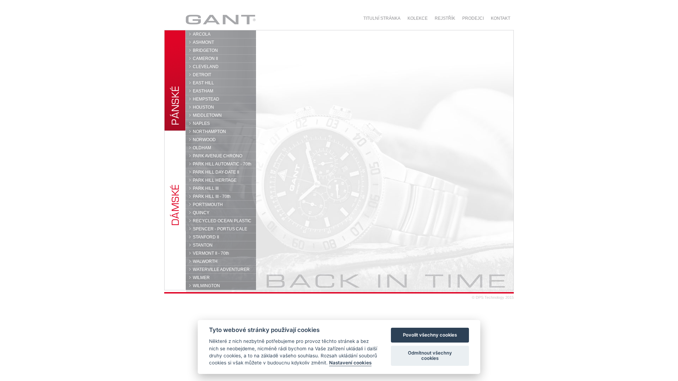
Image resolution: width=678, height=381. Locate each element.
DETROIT (202, 74)
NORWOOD (204, 139)
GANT (200, 19)
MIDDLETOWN (207, 115)
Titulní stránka (381, 18)
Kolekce (418, 18)
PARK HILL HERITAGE (215, 180)
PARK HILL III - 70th (212, 196)
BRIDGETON (205, 50)
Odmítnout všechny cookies (430, 355)
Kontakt (500, 18)
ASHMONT (203, 42)
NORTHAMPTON (209, 131)
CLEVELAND (206, 66)
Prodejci (473, 18)
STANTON (203, 245)
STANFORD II (206, 237)
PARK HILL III (206, 188)
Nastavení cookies (350, 363)
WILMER (201, 277)
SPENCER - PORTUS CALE (220, 228)
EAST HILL (203, 82)
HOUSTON (203, 107)
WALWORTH (205, 261)
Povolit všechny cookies (430, 335)
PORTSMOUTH (208, 204)
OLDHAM (202, 147)
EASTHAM (203, 91)
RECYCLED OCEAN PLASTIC (222, 220)
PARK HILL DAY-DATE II (216, 172)
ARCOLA (201, 34)
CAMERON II (205, 58)
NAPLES (201, 123)
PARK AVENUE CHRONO (217, 155)
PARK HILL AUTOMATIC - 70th (222, 164)
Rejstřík (445, 18)
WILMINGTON (206, 285)
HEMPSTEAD (206, 99)
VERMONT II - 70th (211, 253)
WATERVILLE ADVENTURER (221, 269)
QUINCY (201, 212)
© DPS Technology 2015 (493, 297)
